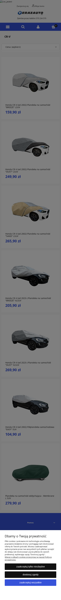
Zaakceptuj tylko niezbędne (30, 566)
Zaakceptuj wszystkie (30, 582)
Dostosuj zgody (30, 574)
